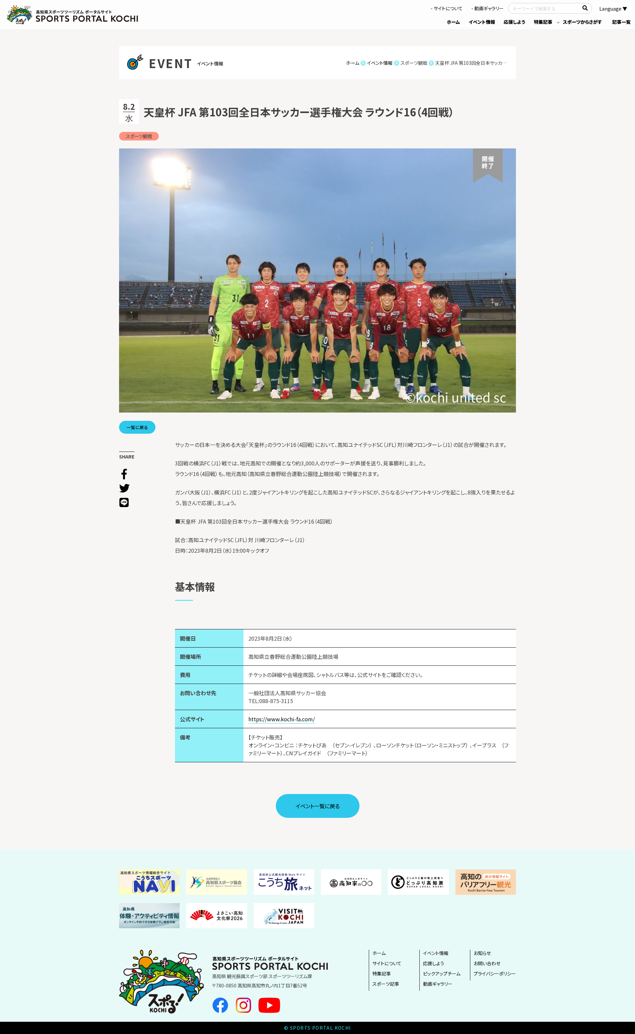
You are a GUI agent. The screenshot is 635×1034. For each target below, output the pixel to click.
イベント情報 (482, 22)
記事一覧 (621, 22)
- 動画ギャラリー (487, 8)
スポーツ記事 (385, 983)
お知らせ (482, 953)
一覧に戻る (137, 427)
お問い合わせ (487, 963)
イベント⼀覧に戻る (318, 806)
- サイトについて (447, 8)
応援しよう (514, 22)
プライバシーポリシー (495, 973)
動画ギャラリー (437, 983)
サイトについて (387, 963)
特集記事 (543, 22)
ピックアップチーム (441, 973)
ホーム (453, 22)
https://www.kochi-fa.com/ (281, 719)
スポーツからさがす (582, 22)
